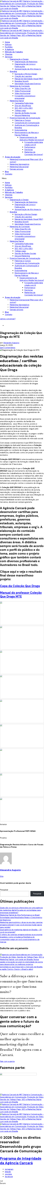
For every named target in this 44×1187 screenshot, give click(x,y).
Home (7, 42)
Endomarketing (21, 130)
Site (1, 876)
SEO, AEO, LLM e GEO (24, 108)
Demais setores (16, 169)
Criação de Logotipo (23, 76)
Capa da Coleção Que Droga (20, 586)
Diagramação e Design (19, 59)
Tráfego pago (20, 110)
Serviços (8, 57)
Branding (13, 71)
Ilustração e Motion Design (26, 74)
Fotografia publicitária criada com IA (33, 143)
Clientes (8, 54)
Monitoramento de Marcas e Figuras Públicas (27, 133)
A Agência (9, 49)
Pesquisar (4, 890)
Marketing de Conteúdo (20, 86)
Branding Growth (22, 81)
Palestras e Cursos (23, 120)
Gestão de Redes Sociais (25, 113)
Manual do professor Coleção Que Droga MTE (21, 594)
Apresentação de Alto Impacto (28, 69)
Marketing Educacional (19, 167)
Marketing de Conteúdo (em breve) (33, 153)
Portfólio (8, 47)
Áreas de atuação (12, 157)
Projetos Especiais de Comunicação (25, 118)
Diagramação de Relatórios (26, 61)
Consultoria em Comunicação (27, 123)
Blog (7, 171)
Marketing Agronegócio (19, 164)
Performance (29, 147)
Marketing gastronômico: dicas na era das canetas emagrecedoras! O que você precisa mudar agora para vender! (21, 925)
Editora (8, 44)
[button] (22, 178)
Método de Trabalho (14, 52)
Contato (8, 174)
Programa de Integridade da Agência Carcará (20, 1160)
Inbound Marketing (22, 115)
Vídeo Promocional (22, 91)
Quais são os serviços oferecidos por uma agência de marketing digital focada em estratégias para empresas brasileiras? (21, 910)
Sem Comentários (7, 347)
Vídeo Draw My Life (23, 88)
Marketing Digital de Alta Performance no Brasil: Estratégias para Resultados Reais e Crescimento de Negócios (21, 917)
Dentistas (28, 149)
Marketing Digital (17, 101)
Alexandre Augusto (11, 343)
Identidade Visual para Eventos (28, 83)
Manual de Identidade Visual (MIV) (29, 79)
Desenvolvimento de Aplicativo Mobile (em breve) (32, 138)
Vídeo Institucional (22, 93)
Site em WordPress (23, 105)
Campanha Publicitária (24, 103)
